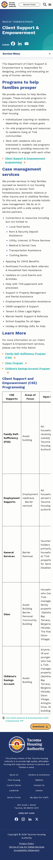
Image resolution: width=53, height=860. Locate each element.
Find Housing (14, 780)
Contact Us (39, 785)
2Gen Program (14, 363)
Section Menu (11, 53)
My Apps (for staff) (39, 797)
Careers (39, 790)
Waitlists (39, 780)
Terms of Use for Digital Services (26, 847)
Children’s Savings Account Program (27, 368)
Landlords (14, 790)
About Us (13, 775)
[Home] (8, 4)
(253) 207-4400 (26, 813)
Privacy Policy (26, 843)
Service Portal (29, 5)
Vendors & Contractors (39, 775)
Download (38, 726)
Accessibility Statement (26, 850)
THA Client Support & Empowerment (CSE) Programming (27, 719)
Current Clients (14, 785)
